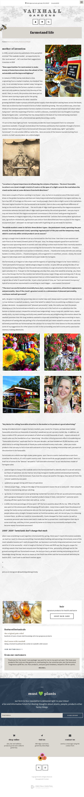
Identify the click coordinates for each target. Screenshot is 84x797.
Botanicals (10, 42)
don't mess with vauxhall (14, 641)
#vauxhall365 (55, 3)
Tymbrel (46, 779)
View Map (46, 746)
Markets (16, 42)
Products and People (24, 42)
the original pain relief (14, 633)
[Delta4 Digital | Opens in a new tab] (42, 787)
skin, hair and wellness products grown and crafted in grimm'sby (14, 746)
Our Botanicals (13, 649)
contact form (70, 746)
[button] (21, 176)
